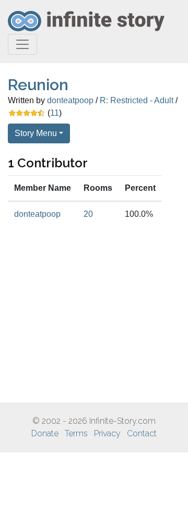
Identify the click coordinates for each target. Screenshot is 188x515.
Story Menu (36, 133)
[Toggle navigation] (22, 44)
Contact (142, 433)
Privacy (107, 433)
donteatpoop (70, 100)
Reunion (38, 85)
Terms (76, 433)
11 (54, 112)
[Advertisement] (94, 314)
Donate (44, 433)
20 (88, 214)
